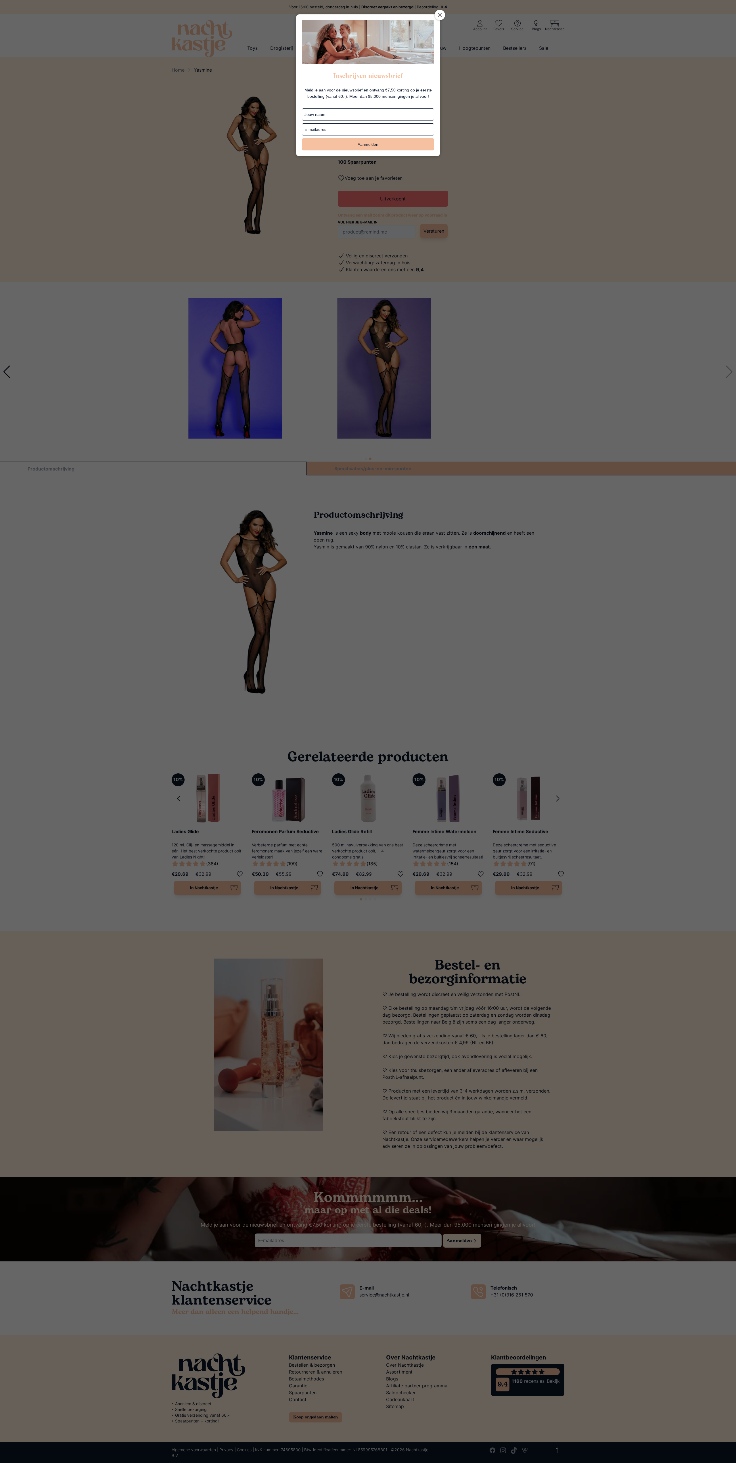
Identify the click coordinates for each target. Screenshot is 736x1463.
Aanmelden (368, 144)
